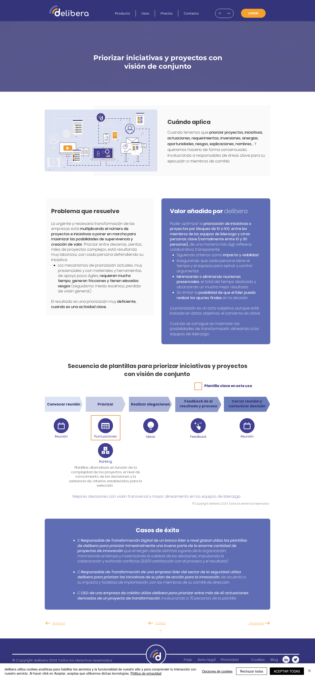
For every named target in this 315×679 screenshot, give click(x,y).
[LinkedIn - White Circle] (286, 659)
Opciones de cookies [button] (217, 671)
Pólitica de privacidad (146, 673)
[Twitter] (295, 659)
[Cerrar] (309, 671)
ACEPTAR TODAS (287, 671)
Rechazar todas (251, 671)
